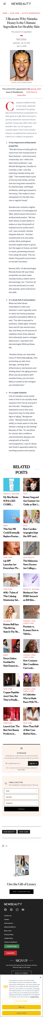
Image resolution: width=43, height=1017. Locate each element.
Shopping (7, 723)
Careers (6, 919)
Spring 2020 (36, 89)
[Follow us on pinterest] (11, 909)
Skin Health (28, 557)
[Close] (40, 977)
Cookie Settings (12, 946)
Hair (25, 526)
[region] (21, 995)
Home (5, 13)
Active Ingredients (31, 13)
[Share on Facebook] (3, 846)
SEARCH (21, 809)
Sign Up (32, 763)
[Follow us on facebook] (5, 909)
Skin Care (14, 13)
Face (25, 494)
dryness (27, 437)
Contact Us (7, 916)
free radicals (27, 357)
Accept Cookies (21, 1013)
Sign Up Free (21, 973)
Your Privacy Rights (21, 1001)
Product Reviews (11, 494)
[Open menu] (4, 3)
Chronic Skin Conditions (29, 622)
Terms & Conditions (10, 942)
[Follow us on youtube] (23, 909)
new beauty (9, 832)
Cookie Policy (8, 938)
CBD (11, 176)
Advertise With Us (10, 927)
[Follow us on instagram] (17, 909)
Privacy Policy (8, 934)
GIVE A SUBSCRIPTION (21, 892)
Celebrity (8, 621)
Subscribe (10, 953)
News (5, 526)
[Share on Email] (6, 846)
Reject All (21, 1007)
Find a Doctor (8, 923)
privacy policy (21, 769)
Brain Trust (7, 931)
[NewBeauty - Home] (21, 4)
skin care (23, 832)
